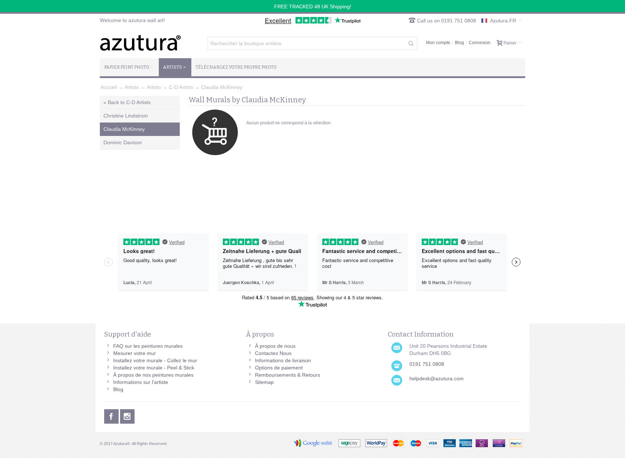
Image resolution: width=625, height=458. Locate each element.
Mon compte (438, 42)
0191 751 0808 (426, 364)
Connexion (479, 42)
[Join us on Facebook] (112, 415)
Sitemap (264, 382)
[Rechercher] (411, 43)
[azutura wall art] (140, 43)
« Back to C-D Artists (126, 102)
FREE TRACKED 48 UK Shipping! (312, 6)
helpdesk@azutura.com (436, 378)
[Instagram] (127, 415)
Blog (459, 42)
